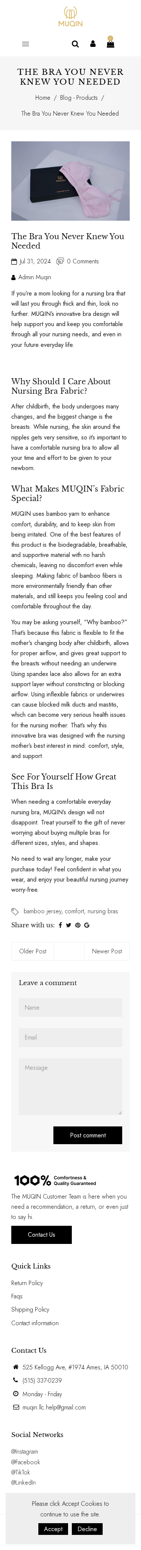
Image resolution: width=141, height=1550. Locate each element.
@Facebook (25, 1462)
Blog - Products (79, 97)
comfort (74, 911)
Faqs (17, 1296)
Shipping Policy (30, 1309)
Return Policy (27, 1283)
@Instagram (24, 1451)
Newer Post (107, 951)
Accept (53, 1529)
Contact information (35, 1323)
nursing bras (103, 911)
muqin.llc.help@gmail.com (54, 1407)
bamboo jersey (42, 911)
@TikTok (20, 1472)
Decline (87, 1529)
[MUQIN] (70, 15)
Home (42, 97)
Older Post (32, 951)
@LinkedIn (23, 1482)
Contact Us (41, 1234)
